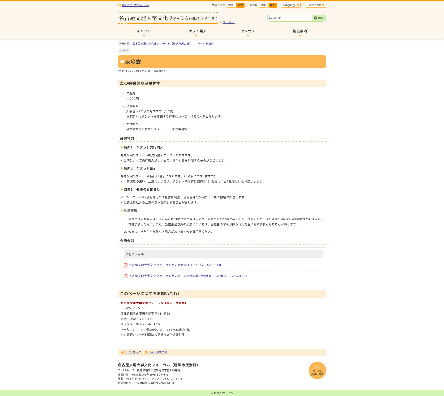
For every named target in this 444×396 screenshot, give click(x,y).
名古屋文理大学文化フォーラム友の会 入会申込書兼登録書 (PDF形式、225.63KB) (188, 275)
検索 (321, 17)
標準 (231, 5)
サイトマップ (133, 352)
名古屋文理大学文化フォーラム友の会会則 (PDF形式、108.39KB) (176, 264)
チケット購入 (206, 43)
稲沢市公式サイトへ (135, 5)
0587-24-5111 (136, 378)
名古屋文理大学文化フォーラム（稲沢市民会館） (162, 43)
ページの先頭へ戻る (317, 373)
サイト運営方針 (157, 352)
